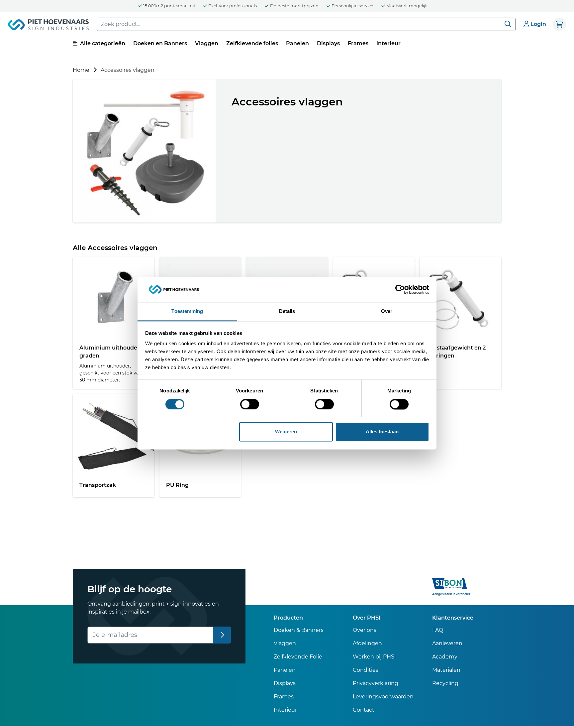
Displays (328, 43)
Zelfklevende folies (252, 43)
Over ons (364, 630)
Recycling (445, 683)
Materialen (446, 670)
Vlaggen (206, 43)
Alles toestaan (382, 432)
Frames (358, 43)
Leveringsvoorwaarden (383, 696)
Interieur (388, 43)
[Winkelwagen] (559, 24)
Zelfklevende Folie (298, 656)
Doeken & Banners (299, 630)
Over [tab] (386, 311)
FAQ (437, 630)
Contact (363, 710)
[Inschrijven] (222, 635)
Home (81, 70)
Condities (365, 670)
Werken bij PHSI (374, 656)
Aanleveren (447, 643)
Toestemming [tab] (187, 311)
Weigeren (286, 432)
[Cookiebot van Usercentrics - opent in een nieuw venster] (400, 289)
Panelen (297, 43)
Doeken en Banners (160, 43)
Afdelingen (367, 643)
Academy (444, 656)
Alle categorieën (102, 43)
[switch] (249, 404)
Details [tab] (287, 311)
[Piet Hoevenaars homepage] (48, 26)
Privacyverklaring (375, 683)
